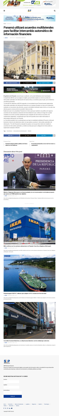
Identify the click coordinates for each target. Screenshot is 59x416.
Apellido (5, 384)
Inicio (5, 404)
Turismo (17, 405)
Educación (11, 405)
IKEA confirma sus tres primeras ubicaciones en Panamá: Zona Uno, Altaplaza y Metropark (27, 246)
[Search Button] (54, 11)
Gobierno (23, 37)
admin (6, 37)
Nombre (5, 379)
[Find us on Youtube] (11, 408)
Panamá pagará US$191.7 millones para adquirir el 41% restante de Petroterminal (25, 293)
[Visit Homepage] (29, 10)
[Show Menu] (4, 11)
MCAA (29, 131)
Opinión (40, 404)
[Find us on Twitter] (5, 408)
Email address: (7, 390)
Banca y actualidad (9, 303)
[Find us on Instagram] (7, 408)
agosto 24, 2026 (11, 195)
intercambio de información (20, 131)
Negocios (34, 404)
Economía (9, 23)
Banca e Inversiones (19, 404)
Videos (5, 405)
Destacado (7, 154)
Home (5, 23)
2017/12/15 (12, 37)
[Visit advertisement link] (29, 3)
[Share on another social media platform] (54, 83)
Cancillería (9, 131)
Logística (27, 404)
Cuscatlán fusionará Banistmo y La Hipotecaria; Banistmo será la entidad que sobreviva (26, 340)
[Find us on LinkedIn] (9, 408)
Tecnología (46, 404)
